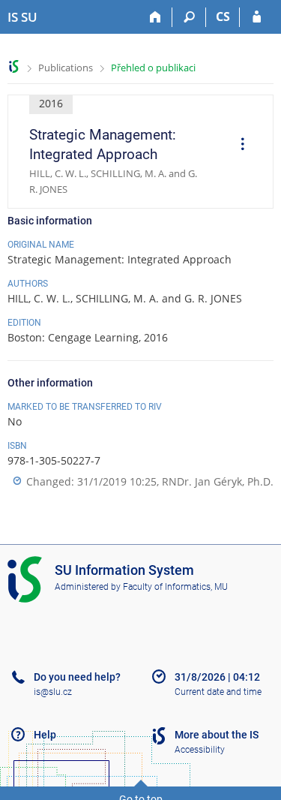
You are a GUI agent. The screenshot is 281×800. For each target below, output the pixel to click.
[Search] (189, 17)
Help (45, 735)
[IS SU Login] (257, 17)
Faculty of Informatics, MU (175, 587)
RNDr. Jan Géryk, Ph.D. (218, 481)
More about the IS (217, 735)
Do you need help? (77, 677)
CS (223, 16)
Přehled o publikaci (153, 67)
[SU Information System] (13, 66)
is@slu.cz (53, 692)
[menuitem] (237, 145)
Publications (65, 67)
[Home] (155, 17)
